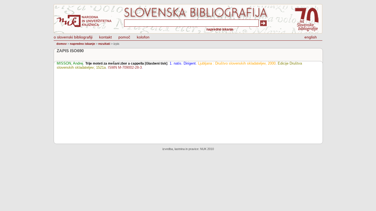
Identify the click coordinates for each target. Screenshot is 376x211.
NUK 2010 (207, 149)
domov (61, 43)
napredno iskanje (219, 29)
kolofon (143, 37)
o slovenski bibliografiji (73, 37)
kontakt (105, 37)
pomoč (124, 37)
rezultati (104, 43)
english (310, 37)
